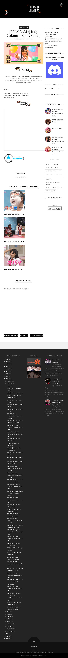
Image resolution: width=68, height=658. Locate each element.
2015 (7, 359)
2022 (7, 376)
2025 (7, 636)
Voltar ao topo (34, 646)
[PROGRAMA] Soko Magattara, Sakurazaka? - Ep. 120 (15, 475)
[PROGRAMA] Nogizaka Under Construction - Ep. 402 (14, 532)
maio (8, 614)
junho (9, 616)
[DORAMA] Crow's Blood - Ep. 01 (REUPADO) (57, 381)
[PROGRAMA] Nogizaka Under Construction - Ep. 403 (14, 575)
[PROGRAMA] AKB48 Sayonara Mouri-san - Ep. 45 (15, 500)
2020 (7, 371)
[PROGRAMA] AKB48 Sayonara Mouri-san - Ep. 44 (15, 434)
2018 (7, 366)
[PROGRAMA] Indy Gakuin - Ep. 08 (14, 214)
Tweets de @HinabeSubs (52, 89)
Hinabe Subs (20, 173)
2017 (7, 364)
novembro (10, 629)
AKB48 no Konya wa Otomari (53, 170)
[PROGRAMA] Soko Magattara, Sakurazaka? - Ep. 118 (15, 416)
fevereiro (10, 383)
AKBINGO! (48, 164)
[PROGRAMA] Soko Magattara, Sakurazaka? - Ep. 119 (15, 468)
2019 (7, 369)
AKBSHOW (56, 164)
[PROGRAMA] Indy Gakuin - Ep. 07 (14, 242)
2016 (7, 361)
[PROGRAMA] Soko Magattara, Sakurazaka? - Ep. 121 (15, 520)
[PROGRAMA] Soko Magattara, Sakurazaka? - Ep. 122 (15, 564)
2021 (7, 374)
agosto (9, 621)
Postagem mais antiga (36, 335)
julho (9, 619)
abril (8, 611)
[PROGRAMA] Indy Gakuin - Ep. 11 (14, 269)
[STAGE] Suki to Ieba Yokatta (15, 393)
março (9, 386)
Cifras (48, 190)
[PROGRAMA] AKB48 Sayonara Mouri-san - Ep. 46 (15, 539)
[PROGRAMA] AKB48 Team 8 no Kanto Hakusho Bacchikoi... (15, 493)
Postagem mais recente (11, 335)
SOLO (53, 190)
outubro (9, 626)
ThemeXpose (34, 655)
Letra (56, 167)
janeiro (9, 381)
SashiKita (48, 179)
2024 (7, 633)
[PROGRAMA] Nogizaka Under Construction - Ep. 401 (14, 486)
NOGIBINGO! (49, 167)
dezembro (10, 631)
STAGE (60, 187)
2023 (7, 378)
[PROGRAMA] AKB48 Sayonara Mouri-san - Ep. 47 (15, 589)
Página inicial (24, 335)
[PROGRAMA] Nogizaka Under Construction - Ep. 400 (14, 427)
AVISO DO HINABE (57, 128)
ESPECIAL (54, 187)
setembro (10, 624)
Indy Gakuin (23, 27)
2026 (7, 638)
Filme (47, 187)
